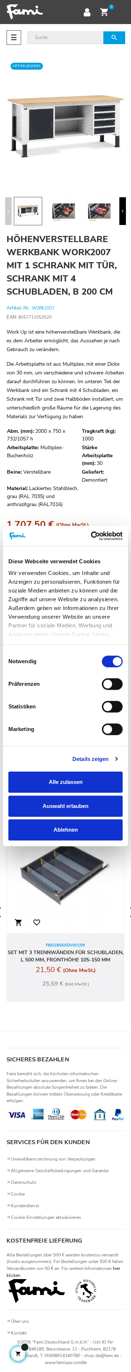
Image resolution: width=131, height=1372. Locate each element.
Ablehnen (65, 830)
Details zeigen (90, 759)
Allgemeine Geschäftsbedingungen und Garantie (59, 1171)
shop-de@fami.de (101, 1356)
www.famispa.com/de (66, 1362)
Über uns (20, 1321)
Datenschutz (23, 1182)
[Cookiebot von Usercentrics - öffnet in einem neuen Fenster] (92, 536)
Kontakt (19, 1333)
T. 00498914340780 (60, 1356)
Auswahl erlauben (65, 806)
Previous (8, 211)
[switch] (112, 684)
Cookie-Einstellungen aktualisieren (46, 1217)
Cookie (18, 1194)
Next (122, 211)
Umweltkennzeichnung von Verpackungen (53, 1159)
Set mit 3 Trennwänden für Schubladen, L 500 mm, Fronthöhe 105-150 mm (65, 956)
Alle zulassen (66, 782)
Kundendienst (25, 1206)
